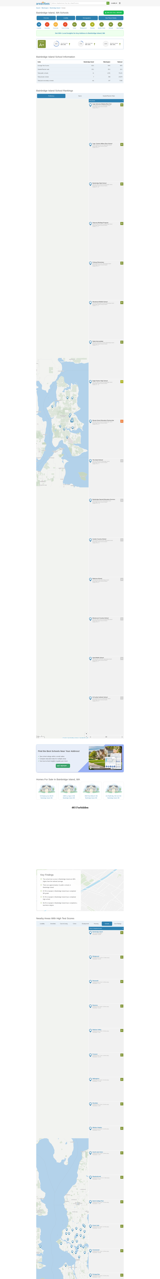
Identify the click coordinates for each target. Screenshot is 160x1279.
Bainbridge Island (55, 8)
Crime (74, 923)
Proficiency (51, 96)
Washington (45, 8)
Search (38, 8)
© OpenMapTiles (82, 737)
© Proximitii (64, 737)
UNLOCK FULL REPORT (114, 12)
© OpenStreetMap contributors (73, 737)
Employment (85, 923)
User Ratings (117, 923)
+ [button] (86, 734)
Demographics (87, 18)
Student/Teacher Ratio (109, 96)
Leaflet (87, 737)
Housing (96, 923)
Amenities (53, 923)
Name (80, 96)
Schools (107, 923)
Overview (46, 18)
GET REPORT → (63, 766)
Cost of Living (64, 923)
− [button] (86, 736)
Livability (113, 3)
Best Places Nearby (111, 18)
